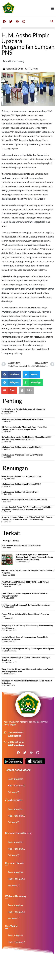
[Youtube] (17, 21)
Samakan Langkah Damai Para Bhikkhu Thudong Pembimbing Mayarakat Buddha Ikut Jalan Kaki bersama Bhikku (26, 508)
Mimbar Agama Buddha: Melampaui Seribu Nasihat (22, 419)
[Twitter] (11, 21)
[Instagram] (24, 21)
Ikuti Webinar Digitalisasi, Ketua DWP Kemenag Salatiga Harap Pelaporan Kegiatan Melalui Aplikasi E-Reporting (34, 557)
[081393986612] (5, 741)
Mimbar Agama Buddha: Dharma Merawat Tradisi (21, 476)
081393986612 (16, 741)
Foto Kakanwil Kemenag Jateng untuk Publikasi (21, 545)
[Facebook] (4, 21)
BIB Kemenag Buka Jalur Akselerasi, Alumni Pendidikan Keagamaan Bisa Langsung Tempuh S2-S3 (24, 428)
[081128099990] (5, 732)
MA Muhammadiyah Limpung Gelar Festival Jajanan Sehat (25, 605)
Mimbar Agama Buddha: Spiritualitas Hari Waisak (21, 447)
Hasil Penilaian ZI (16, 785)
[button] (52, 8)
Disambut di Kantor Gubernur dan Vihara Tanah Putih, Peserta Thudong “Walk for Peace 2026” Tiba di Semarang (26, 518)
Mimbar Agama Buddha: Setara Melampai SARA (21, 484)
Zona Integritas (15, 779)
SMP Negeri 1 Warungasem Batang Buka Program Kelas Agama (27, 648)
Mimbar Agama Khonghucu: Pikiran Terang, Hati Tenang (24, 499)
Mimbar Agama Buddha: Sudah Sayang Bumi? (19, 492)
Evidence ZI (13, 792)
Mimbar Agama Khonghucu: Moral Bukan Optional (22, 455)
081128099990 (16, 732)
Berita (16, 540)
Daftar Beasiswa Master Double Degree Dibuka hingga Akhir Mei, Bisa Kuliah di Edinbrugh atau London (26, 438)
